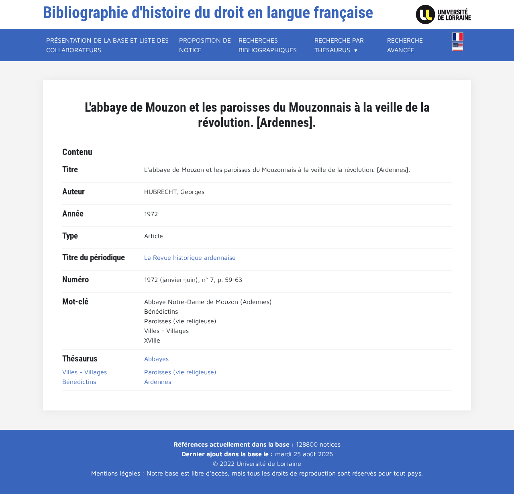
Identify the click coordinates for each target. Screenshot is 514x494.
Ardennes (157, 381)
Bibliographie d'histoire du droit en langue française (208, 12)
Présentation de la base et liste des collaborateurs (107, 45)
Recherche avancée (405, 45)
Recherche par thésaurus (339, 45)
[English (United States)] (457, 47)
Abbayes (156, 358)
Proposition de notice (205, 45)
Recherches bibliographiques (268, 45)
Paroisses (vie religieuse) (180, 372)
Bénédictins (79, 381)
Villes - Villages (84, 372)
